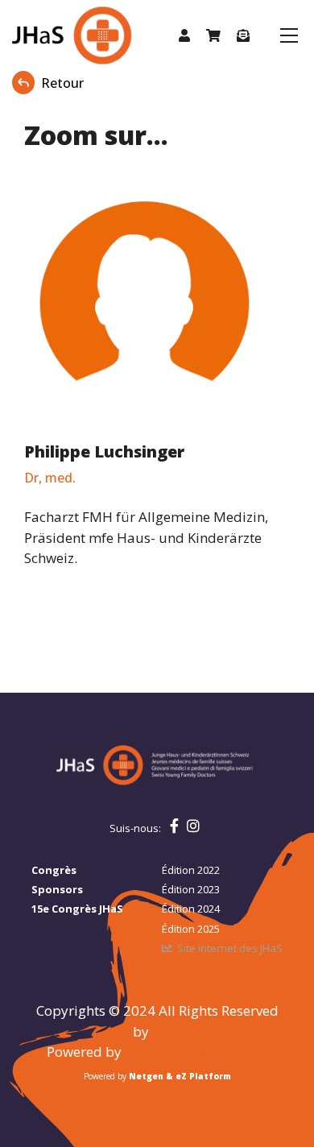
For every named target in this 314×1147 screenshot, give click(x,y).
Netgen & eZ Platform (180, 1076)
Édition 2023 (191, 889)
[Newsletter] (243, 35)
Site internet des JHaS (230, 948)
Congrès (53, 870)
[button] (184, 35)
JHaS (167, 1031)
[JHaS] (54, 35)
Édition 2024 (191, 908)
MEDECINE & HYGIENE (196, 1051)
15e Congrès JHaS (77, 908)
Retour (62, 83)
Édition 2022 (191, 870)
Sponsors (57, 889)
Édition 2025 (191, 928)
